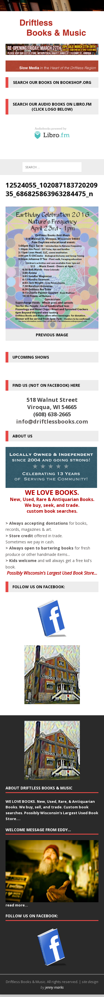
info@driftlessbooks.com (52, 421)
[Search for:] (52, 167)
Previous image (52, 334)
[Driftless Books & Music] (52, 27)
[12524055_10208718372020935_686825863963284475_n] (52, 325)
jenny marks (54, 987)
